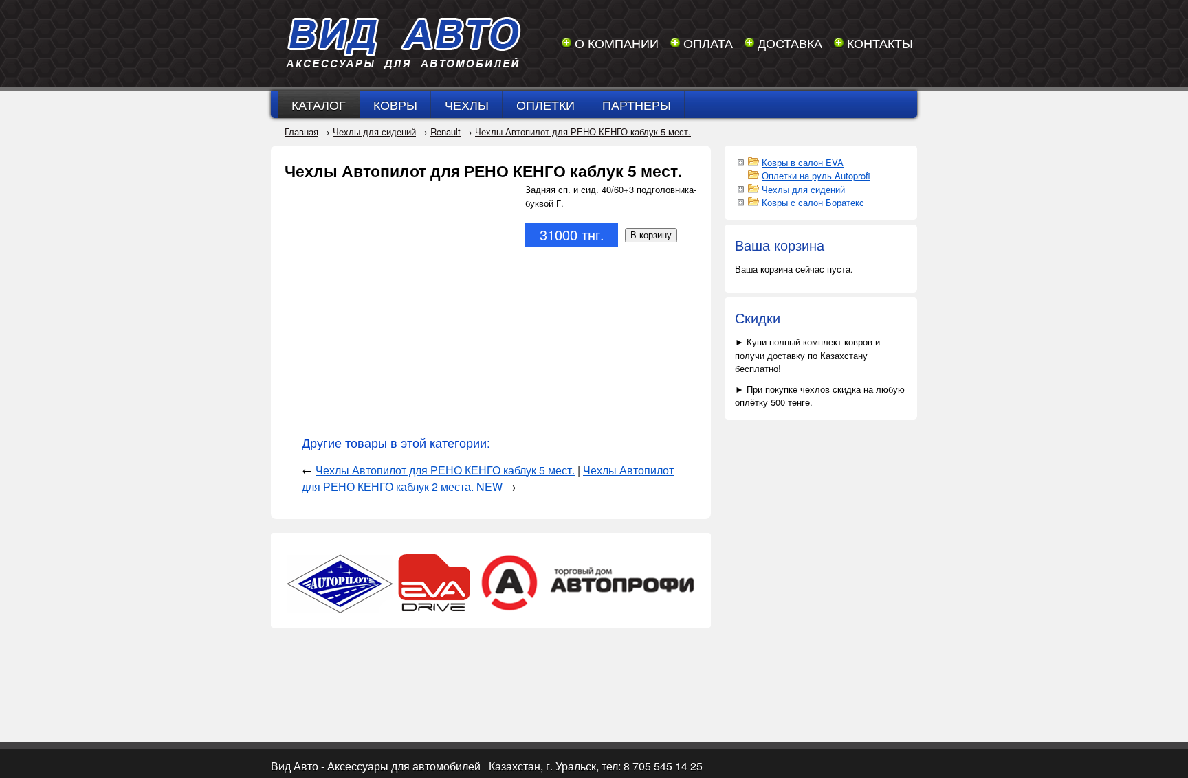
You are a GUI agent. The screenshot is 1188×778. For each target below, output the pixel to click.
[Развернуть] (740, 161)
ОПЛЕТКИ (545, 104)
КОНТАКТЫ (880, 43)
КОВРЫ (395, 104)
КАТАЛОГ (319, 104)
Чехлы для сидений (374, 131)
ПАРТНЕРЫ (636, 104)
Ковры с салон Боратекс (813, 202)
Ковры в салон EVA (803, 162)
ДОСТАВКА (790, 43)
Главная (301, 131)
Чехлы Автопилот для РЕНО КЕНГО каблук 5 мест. (583, 131)
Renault (445, 131)
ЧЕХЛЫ (467, 104)
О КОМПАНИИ (617, 43)
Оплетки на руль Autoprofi (816, 175)
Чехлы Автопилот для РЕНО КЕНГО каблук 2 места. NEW (488, 478)
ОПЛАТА (708, 43)
